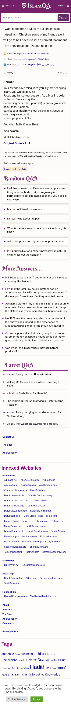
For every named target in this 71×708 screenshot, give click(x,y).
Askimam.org (43, 54)
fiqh (13, 667)
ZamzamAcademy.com (54, 552)
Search (63, 17)
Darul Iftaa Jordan (13, 578)
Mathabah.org (29, 536)
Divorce (31, 660)
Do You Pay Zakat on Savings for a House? (32, 423)
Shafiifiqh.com (11, 583)
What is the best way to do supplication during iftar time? (37, 230)
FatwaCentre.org (12, 526)
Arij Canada (49, 480)
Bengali (24, 65)
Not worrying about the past (23, 218)
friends (7, 169)
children (48, 654)
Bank (17, 654)
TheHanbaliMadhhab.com (43, 596)
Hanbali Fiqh (9, 592)
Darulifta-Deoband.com (16, 500)
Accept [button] (37, 699)
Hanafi (61, 668)
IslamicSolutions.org (37, 531)
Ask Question (9, 452)
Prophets (22, 169)
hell (14, 169)
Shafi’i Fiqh (8, 573)
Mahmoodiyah (11, 536)
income (25, 675)
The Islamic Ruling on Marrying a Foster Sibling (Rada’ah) (34, 402)
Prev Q (8, 72)
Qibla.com (54, 541)
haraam (15, 674)
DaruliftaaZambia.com (15, 510)
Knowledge (52, 674)
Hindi (39, 65)
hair (48, 667)
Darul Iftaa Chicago (14, 505)
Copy (47, 59)
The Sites (7, 445)
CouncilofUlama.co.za (15, 490)
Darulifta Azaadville (14, 495)
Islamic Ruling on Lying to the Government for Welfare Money (33, 414)
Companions (9, 660)
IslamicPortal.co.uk (13, 531)
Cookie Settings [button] (16, 699)
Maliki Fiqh (8, 560)
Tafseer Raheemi (13, 552)
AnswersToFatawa (30, 480)
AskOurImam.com (48, 485)
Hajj (54, 668)
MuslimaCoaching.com (34, 541)
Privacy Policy (10, 631)
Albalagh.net (10, 480)
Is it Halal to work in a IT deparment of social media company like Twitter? (36, 279)
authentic (8, 653)
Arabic (18, 65)
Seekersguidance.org (15, 547)
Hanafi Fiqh (28, 54)
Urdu (52, 65)
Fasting (6, 668)
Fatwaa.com (57, 521)
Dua (40, 660)
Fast (63, 660)
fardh (56, 660)
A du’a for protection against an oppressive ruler (36, 241)
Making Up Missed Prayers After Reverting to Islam (33, 383)
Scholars (7, 609)
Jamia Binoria (58, 531)
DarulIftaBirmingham (40, 510)
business (27, 653)
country (22, 660)
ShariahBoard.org (39, 547)
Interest (34, 674)
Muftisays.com (11, 541)
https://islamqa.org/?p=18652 (31, 59)
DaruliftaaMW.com (36, 505)
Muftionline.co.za (49, 536)
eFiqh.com (51, 516)
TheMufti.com (32, 552)
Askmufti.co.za (28, 485)
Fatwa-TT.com (11, 521)
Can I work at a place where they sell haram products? (31, 349)
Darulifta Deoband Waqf (39, 495)
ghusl (26, 668)
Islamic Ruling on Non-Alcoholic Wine (28, 374)
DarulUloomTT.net (33, 516)
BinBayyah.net (11, 565)
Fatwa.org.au (41, 521)
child (37, 654)
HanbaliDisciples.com (15, 596)
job (42, 675)
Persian (45, 65)
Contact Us (8, 437)
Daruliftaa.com (39, 500)
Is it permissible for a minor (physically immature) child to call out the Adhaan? (36, 252)
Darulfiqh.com (37, 490)
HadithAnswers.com (35, 526)
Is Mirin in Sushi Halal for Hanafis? (27, 393)
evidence (49, 660)
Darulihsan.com (12, 516)
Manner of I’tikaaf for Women (24, 209)
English (31, 65)
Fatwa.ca (26, 521)
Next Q (62, 72)
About (5, 605)
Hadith (38, 667)
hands (5, 674)
